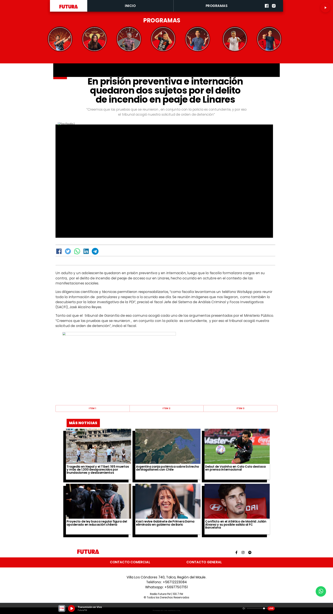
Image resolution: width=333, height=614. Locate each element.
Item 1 (92, 408)
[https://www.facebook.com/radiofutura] (266, 11)
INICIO (130, 5)
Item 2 (166, 408)
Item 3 (240, 408)
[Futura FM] (60, 39)
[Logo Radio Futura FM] (68, 8)
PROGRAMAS (217, 5)
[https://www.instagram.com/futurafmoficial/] (273, 11)
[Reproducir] (325, 8)
